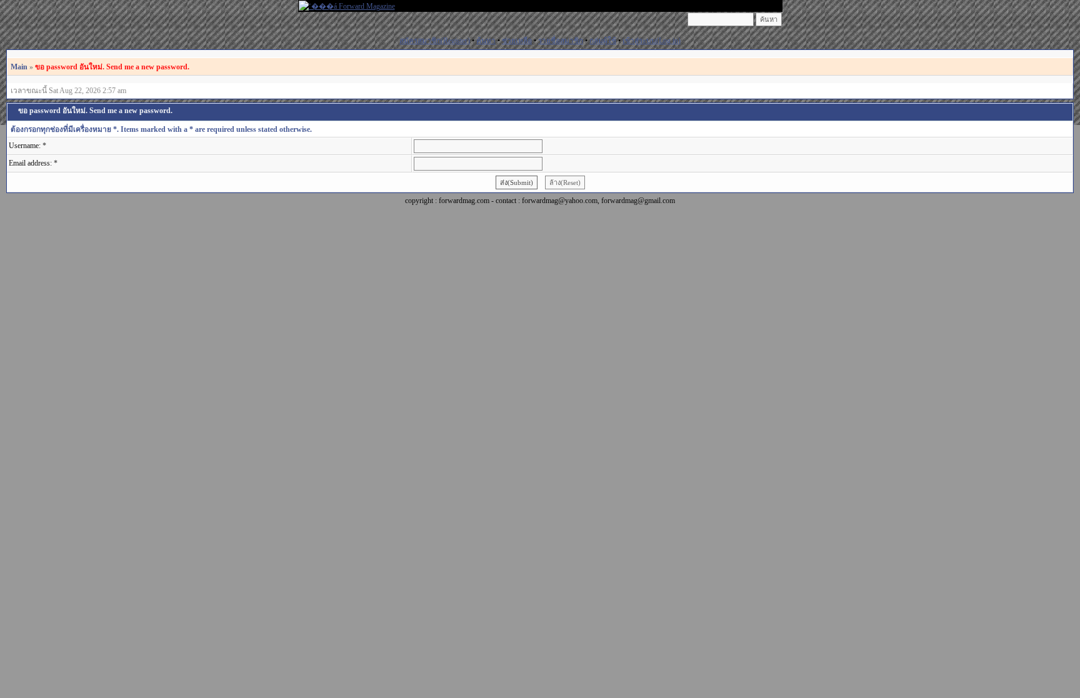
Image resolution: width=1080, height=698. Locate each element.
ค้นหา (486, 40)
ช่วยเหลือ (517, 40)
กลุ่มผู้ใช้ (602, 40)
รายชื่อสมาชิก (560, 40)
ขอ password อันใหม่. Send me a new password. (112, 66)
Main (19, 66)
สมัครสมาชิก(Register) (434, 40)
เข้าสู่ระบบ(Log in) (651, 40)
